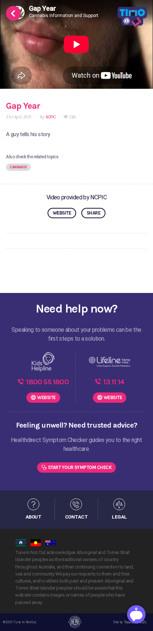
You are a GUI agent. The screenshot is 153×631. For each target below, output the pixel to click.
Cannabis (18, 167)
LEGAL (119, 516)
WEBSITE (62, 213)
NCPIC (50, 117)
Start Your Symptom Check (80, 467)
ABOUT (33, 516)
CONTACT (76, 516)
